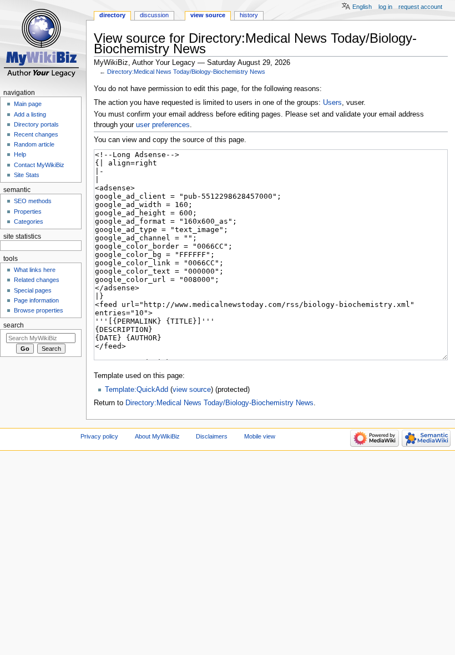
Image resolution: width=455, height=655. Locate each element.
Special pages (33, 290)
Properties (28, 211)
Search (13, 325)
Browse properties (38, 310)
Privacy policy (99, 436)
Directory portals (36, 124)
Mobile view (259, 436)
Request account (420, 6)
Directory (112, 15)
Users (332, 103)
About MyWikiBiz (157, 436)
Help (20, 154)
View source (207, 15)
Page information (36, 300)
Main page (28, 103)
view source (192, 390)
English (362, 6)
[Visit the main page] (43, 43)
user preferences (163, 125)
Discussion (154, 15)
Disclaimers (212, 436)
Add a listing (30, 114)
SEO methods (33, 201)
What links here (34, 269)
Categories (28, 221)
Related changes (36, 279)
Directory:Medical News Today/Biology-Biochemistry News (186, 71)
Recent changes (36, 134)
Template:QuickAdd (136, 390)
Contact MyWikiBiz (39, 165)
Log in (385, 6)
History (249, 15)
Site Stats (26, 175)
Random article (34, 144)
